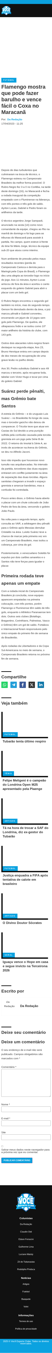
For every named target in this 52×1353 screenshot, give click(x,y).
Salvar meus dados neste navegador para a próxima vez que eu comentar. (25, 1150)
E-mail (5, 1118)
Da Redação (14, 119)
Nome (5, 1104)
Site (3, 1132)
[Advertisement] (26, 44)
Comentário (8, 1067)
